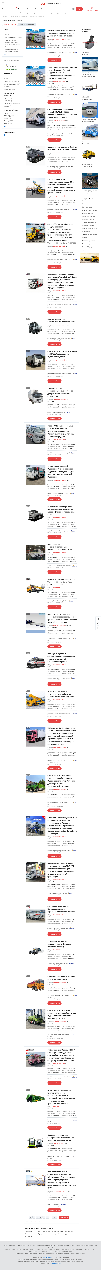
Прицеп (40, 1234)
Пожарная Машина (88, 219)
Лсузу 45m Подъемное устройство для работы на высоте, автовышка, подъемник (61, 694)
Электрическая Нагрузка (89, 228)
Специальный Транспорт (90, 222)
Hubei (8, 113)
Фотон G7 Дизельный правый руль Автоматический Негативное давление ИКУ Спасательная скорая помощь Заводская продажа (60, 431)
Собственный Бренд (12, 103)
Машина (28, 1234)
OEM (8, 98)
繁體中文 (32, 1249)
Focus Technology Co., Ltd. (49, 1257)
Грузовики (68, 1234)
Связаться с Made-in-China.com (65, 1245)
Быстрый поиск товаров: (23, 13)
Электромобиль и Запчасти (44, 1231)
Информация (89, 1245)
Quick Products (33, 1253)
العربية (92, 1249)
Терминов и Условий (55, 1263)
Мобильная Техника (88, 216)
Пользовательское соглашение (26, 1245)
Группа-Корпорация (12, 84)
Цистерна (33, 13)
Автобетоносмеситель (12, 34)
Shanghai (8, 123)
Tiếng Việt (57, 1251)
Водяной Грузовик (68, 13)
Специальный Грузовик (55, 13)
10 (31, 1221)
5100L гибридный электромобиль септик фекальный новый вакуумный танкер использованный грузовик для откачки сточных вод (62, 72)
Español (51, 1249)
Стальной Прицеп (87, 247)
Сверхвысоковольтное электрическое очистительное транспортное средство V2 (60, 1137)
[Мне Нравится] (49, 1247)
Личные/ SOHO (9, 89)
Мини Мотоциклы (57, 1231)
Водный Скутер (69, 1231)
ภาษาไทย (44, 1251)
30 (35, 1221)
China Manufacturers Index (46, 1253)
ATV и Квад (28, 1236)
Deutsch (58, 1249)
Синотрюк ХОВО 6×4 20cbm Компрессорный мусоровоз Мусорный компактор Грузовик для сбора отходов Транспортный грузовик (61, 780)
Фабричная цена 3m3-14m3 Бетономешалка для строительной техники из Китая (61, 909)
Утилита (84, 238)
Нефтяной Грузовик (88, 225)
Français (44, 1249)
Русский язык (79, 1249)
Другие (7, 86)
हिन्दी (39, 1251)
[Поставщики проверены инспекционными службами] (12, 65)
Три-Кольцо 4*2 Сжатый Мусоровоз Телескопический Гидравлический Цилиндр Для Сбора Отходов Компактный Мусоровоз (60, 471)
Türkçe (50, 1251)
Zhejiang (8, 121)
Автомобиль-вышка (13, 37)
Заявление (12, 1245)
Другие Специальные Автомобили (11, 50)
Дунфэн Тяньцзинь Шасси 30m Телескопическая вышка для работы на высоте (61, 582)
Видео (28, 30)
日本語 (38, 1249)
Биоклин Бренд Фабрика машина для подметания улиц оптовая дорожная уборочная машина (61, 33)
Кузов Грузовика (42, 13)
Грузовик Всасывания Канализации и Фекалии (12, 45)
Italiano (72, 1249)
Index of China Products (62, 1253)
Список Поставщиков (27, 24)
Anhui (8, 118)
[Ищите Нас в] (52, 1247)
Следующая (63, 1217)
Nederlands (32, 1251)
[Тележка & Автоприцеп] (89, 258)
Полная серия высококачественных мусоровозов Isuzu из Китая (59, 547)
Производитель (11, 81)
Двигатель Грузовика (88, 241)
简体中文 (25, 1249)
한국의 (87, 1249)
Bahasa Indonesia (67, 1251)
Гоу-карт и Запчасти (57, 1234)
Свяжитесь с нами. (11, 135)
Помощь (4, 1245)
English (19, 1249)
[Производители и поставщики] (50, 3)
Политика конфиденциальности (46, 1245)
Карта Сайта (79, 1245)
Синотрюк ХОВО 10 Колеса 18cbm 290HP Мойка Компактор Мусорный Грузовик (62, 354)
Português (64, 1249)
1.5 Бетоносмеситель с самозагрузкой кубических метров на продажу (59, 944)
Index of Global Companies (78, 1253)
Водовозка (10, 40)
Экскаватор (28, 1231)
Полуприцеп (86, 231)
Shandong (9, 116)
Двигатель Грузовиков (89, 244)
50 (39, 1221)
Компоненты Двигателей (90, 234)
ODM (8, 101)
